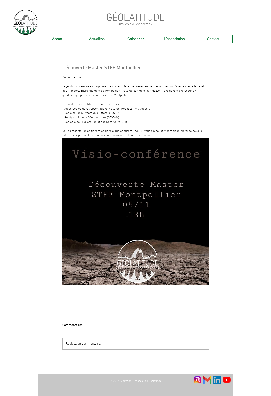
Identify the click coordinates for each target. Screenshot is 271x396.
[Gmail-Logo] (207, 380)
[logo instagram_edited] (197, 380)
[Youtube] (227, 380)
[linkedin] (217, 380)
